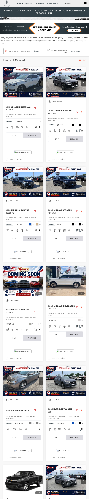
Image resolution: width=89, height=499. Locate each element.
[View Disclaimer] (27, 127)
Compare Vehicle (16, 159)
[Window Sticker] (39, 127)
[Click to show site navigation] (85, 3)
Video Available (55, 101)
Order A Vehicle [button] (77, 51)
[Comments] (35, 127)
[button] (41, 82)
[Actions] (39, 108)
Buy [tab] (14, 135)
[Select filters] (79, 60)
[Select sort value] (84, 60)
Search (36, 51)
